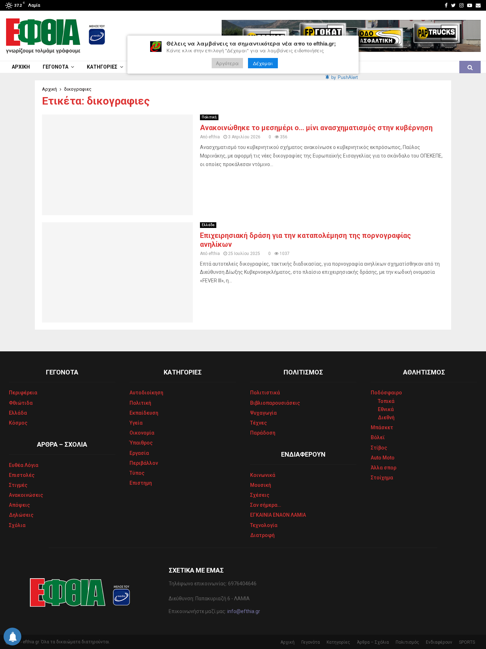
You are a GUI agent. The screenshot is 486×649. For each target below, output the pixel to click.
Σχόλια (17, 525)
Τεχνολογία (264, 525)
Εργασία (139, 453)
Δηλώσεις (21, 515)
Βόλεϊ (378, 437)
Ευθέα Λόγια (23, 465)
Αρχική (21, 67)
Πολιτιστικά (265, 392)
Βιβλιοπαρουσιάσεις (275, 403)
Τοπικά (386, 401)
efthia (214, 136)
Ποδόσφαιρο (386, 392)
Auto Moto (383, 458)
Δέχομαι (263, 63)
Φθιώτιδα (21, 403)
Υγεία (136, 423)
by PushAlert (344, 77)
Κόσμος (18, 423)
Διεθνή (386, 417)
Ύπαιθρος (141, 443)
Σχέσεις (259, 495)
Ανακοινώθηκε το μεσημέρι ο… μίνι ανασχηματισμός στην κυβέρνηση (316, 127)
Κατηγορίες (102, 67)
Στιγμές (18, 485)
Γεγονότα (55, 67)
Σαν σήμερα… (265, 505)
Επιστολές (22, 475)
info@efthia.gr (243, 611)
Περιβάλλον (144, 463)
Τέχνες (258, 423)
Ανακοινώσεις (26, 495)
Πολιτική (209, 117)
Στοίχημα (382, 477)
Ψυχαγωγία (263, 413)
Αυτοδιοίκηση (146, 392)
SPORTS (467, 642)
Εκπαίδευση (144, 413)
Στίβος (379, 448)
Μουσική (260, 485)
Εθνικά (386, 409)
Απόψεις (19, 505)
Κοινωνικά (262, 475)
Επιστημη (141, 483)
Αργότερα (227, 63)
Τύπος (137, 473)
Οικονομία (142, 433)
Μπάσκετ (382, 427)
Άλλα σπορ (383, 467)
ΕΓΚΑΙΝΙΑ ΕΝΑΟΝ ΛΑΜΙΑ (278, 515)
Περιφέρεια (23, 392)
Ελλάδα (208, 225)
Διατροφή (262, 535)
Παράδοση (262, 433)
